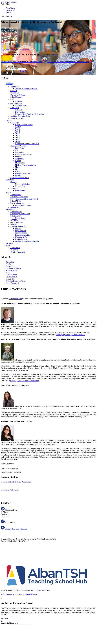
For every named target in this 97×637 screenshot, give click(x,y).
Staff (12, 99)
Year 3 (17, 135)
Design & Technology (23, 154)
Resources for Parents (23, 205)
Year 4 (17, 137)
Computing (19, 152)
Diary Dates (10, 8)
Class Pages (14, 123)
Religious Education (22, 173)
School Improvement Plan (20, 214)
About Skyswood (17, 118)
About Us (9, 84)
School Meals (15, 201)
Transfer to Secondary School (26, 89)
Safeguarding (15, 216)
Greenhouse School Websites (26, 594)
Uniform (13, 224)
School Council (16, 97)
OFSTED (14, 220)
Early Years (19, 148)
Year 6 (17, 142)
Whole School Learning (24, 125)
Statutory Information (18, 226)
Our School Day (16, 222)
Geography (19, 159)
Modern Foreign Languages (25, 165)
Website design (6, 594)
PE (16, 169)
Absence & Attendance (19, 197)
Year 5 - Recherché (17, 252)
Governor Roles (15, 299)
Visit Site (4, 619)
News (8, 246)
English (18, 156)
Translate (23, 71)
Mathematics (20, 163)
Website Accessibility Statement (27, 241)
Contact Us (14, 93)
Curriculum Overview (18, 146)
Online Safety (20, 218)
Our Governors (16, 103)
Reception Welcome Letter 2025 (27, 144)
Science (18, 176)
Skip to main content (8, 2)
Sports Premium (21, 233)
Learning (9, 120)
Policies (8, 12)
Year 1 (17, 131)
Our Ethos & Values (17, 95)
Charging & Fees (21, 237)
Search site (5, 623)
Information (10, 209)
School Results (16, 212)
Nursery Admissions (22, 184)
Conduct (13, 91)
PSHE (17, 171)
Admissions (14, 86)
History (18, 161)
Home (8, 82)
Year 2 (17, 133)
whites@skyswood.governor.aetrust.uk (70, 335)
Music (17, 167)
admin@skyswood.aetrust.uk (16, 529)
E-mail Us (54, 54)
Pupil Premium (20, 231)
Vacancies (9, 243)
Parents (8, 193)
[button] (7, 66)
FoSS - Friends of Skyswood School (24, 199)
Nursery (18, 127)
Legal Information (44, 590)
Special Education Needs (19, 178)
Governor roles (20, 106)
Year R (17, 129)
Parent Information (17, 203)
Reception (14, 188)
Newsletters (14, 207)
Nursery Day (20, 186)
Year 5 (17, 139)
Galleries (18, 101)
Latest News (10, 10)
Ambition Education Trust (20, 116)
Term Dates (14, 108)
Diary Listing (20, 112)
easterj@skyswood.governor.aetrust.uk (24, 381)
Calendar (18, 110)
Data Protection (21, 239)
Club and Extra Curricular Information (29, 114)
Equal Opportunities (22, 235)
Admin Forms (15, 195)
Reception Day (20, 190)
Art (16, 150)
